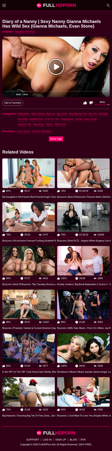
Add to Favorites (12, 103)
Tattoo (49, 124)
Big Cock (62, 113)
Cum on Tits (52, 119)
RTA (83, 439)
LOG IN (47, 439)
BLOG (73, 439)
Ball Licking (38, 113)
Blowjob (103, 113)
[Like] (85, 103)
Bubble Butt (36, 119)
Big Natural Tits (78, 113)
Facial (78, 119)
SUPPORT (32, 439)
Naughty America (25, 31)
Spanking (38, 124)
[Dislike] (91, 103)
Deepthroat (67, 119)
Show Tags (56, 139)
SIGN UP (60, 439)
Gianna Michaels (41, 131)
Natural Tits (24, 124)
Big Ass (50, 113)
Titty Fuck (60, 124)
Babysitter (24, 113)
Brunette (23, 119)
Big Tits (93, 113)
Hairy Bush (90, 119)
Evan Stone (23, 131)
